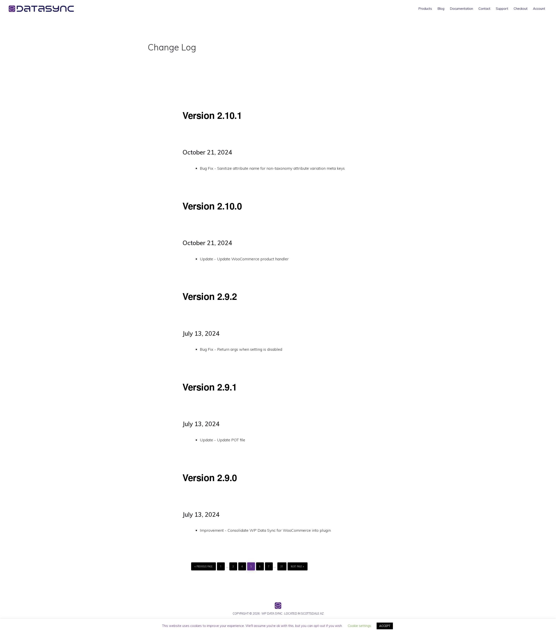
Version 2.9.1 (209, 386)
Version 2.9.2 (209, 296)
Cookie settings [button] (359, 626)
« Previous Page (203, 565)
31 (283, 565)
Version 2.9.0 (209, 477)
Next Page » (297, 565)
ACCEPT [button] (384, 626)
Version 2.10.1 (212, 115)
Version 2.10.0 (212, 205)
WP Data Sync (48, 8)
